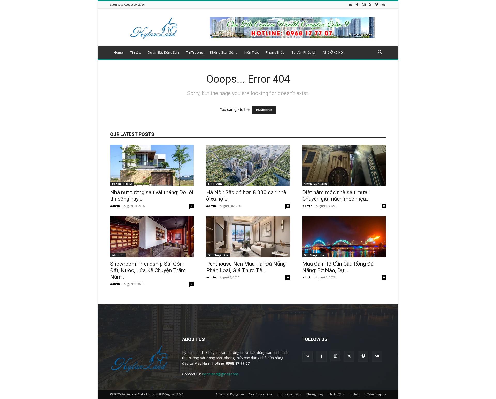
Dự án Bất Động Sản (163, 52)
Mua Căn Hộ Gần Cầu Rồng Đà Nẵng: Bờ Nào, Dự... (338, 267)
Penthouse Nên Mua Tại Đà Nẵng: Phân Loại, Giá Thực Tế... (246, 267)
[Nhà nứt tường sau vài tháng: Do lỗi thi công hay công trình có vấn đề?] (152, 165)
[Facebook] (357, 4)
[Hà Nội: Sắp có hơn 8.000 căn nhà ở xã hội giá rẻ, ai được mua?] (248, 165)
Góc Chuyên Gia (218, 255)
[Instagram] (364, 4)
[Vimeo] (376, 4)
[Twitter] (370, 4)
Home (118, 52)
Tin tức (135, 52)
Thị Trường (194, 52)
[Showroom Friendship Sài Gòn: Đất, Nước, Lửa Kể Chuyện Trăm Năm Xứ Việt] (152, 236)
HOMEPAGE (264, 110)
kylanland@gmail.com (220, 374)
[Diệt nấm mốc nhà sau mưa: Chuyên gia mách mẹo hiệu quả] (344, 165)
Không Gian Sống (223, 52)
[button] (380, 52)
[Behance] (351, 4)
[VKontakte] (383, 4)
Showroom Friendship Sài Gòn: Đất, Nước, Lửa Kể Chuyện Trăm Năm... (148, 270)
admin (115, 206)
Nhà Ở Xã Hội (333, 52)
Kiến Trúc (251, 52)
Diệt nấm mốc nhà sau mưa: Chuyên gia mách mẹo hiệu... (336, 195)
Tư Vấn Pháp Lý (304, 52)
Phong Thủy (275, 52)
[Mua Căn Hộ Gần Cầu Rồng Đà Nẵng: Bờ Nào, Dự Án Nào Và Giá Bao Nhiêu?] (344, 236)
